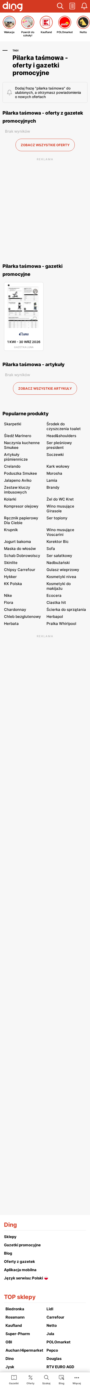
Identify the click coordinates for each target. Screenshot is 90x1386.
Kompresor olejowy (21, 506)
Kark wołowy (58, 466)
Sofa (50, 548)
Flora (8, 602)
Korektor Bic (57, 541)
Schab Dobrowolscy (22, 555)
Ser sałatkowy (59, 555)
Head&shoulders (61, 435)
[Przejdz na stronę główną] (12, 7)
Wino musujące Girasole (60, 508)
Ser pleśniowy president (59, 445)
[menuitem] (14, 1379)
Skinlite (11, 562)
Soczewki (55, 454)
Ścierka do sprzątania (66, 609)
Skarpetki (12, 424)
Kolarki (10, 499)
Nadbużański (58, 562)
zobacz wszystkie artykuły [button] (45, 388)
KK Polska (13, 583)
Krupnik (11, 529)
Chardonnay (15, 609)
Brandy (53, 487)
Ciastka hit (56, 602)
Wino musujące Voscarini (60, 532)
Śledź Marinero (17, 435)
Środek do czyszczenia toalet (63, 426)
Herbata (11, 623)
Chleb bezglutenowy (22, 616)
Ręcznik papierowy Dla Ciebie (21, 520)
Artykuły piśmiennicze (16, 457)
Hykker (10, 576)
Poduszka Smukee (20, 473)
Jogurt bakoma (17, 541)
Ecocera (54, 595)
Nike (8, 595)
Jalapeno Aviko (18, 480)
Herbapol (54, 616)
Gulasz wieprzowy (62, 569)
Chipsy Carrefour (19, 569)
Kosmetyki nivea (61, 576)
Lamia (51, 480)
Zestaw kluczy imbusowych (17, 490)
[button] (60, 6)
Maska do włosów (20, 548)
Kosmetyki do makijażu (58, 586)
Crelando (12, 466)
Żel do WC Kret (60, 499)
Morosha (54, 473)
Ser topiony (57, 518)
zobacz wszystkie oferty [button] (45, 145)
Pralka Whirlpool (61, 623)
